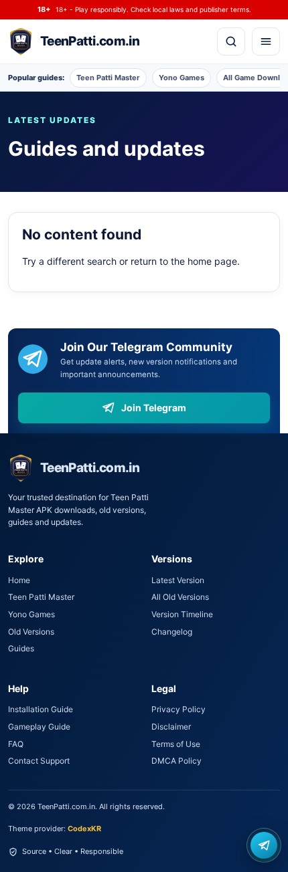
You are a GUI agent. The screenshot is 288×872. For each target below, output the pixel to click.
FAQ (15, 744)
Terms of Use (175, 744)
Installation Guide (40, 709)
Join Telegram (153, 407)
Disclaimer (171, 727)
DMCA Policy (176, 761)
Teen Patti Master (108, 77)
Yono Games (181, 77)
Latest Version (177, 580)
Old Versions (31, 632)
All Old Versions (180, 597)
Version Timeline (182, 614)
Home (19, 580)
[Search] (231, 41)
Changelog (171, 632)
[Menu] (266, 41)
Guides (21, 648)
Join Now (264, 845)
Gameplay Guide (39, 727)
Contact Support (39, 761)
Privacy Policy (178, 709)
